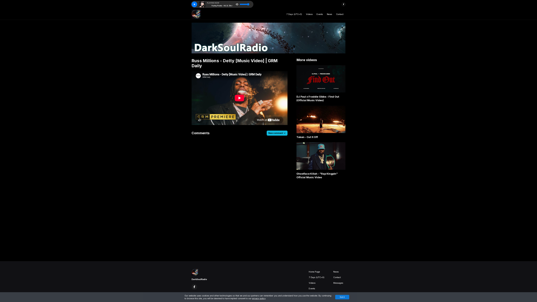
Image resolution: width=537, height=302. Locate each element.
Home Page (314, 272)
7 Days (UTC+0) (294, 14)
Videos (309, 14)
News (329, 14)
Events (320, 14)
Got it (342, 297)
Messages (338, 283)
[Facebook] (343, 4)
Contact (339, 14)
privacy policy (258, 298)
